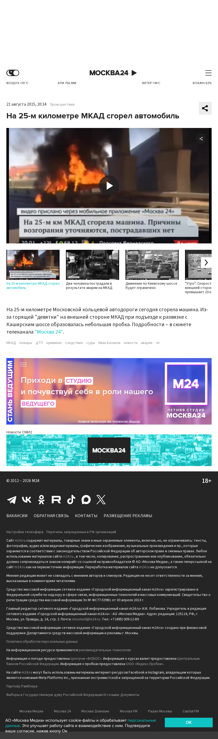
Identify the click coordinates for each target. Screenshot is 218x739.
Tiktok (71, 499)
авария (146, 343)
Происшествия (62, 104)
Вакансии (17, 516)
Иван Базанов (109, 343)
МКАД (11, 343)
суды (90, 343)
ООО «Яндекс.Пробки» (144, 664)
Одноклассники (41, 499)
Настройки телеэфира (24, 532)
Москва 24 (109, 73)
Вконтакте (26, 499)
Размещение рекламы (128, 516)
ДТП (39, 343)
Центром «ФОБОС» (86, 658)
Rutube (56, 499)
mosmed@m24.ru (86, 619)
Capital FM (191, 711)
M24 (35, 481)
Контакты (86, 516)
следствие (74, 343)
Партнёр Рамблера (21, 686)
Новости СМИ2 (19, 432)
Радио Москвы (160, 711)
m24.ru (20, 540)
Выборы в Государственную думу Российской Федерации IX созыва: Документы (72, 695)
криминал (54, 343)
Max (86, 499)
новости (130, 343)
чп (158, 343)
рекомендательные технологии (105, 650)
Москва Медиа (31, 711)
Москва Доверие (95, 711)
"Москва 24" (49, 332)
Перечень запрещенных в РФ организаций (81, 532)
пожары (25, 343)
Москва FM (128, 711)
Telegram (11, 499)
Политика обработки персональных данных (42, 641)
